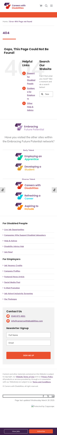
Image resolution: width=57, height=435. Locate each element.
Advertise (41, 431)
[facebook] (43, 396)
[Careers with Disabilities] (28, 183)
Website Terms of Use (25, 377)
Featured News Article (14, 276)
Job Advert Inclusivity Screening (18, 293)
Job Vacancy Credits (13, 265)
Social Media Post (12, 282)
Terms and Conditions (42, 382)
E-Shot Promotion (12, 288)
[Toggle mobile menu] (51, 5)
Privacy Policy (47, 377)
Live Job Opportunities (14, 229)
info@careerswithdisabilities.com (27, 321)
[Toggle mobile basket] (41, 5)
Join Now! (8, 252)
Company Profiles (12, 271)
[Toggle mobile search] (46, 5)
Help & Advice (10, 241)
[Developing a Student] (28, 164)
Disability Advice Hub (14, 246)
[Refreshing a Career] (28, 193)
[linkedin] (53, 396)
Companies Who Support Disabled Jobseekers (25, 235)
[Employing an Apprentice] (28, 154)
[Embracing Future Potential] (29, 124)
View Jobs (16, 431)
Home (5, 21)
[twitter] (48, 396)
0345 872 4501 (18, 316)
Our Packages (10, 299)
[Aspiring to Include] (28, 204)
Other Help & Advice (30, 106)
